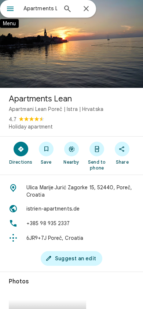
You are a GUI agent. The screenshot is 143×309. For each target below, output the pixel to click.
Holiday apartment (31, 126)
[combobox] (40, 8)
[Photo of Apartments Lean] (71, 44)
